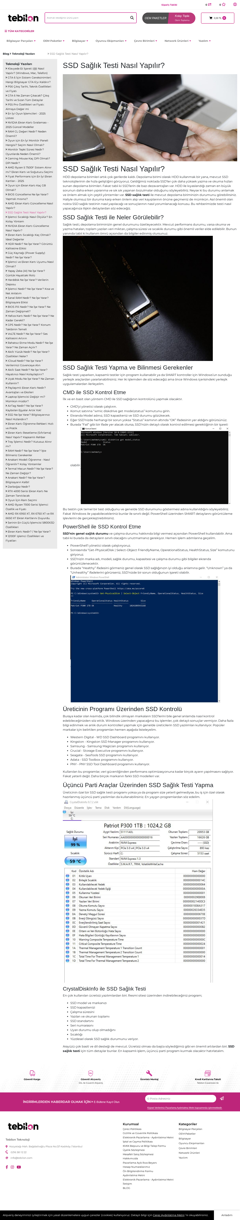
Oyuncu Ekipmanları (110, 41)
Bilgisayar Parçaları (20, 41)
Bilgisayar (79, 41)
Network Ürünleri (176, 41)
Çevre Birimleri (144, 41)
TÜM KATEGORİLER (21, 31)
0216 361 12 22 (18, 1152)
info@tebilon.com (21, 1157)
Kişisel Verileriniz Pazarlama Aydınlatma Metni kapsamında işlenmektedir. (184, 1107)
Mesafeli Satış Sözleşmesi (138, 1154)
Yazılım (203, 41)
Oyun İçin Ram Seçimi (22, 500)
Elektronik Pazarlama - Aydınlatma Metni (148, 1137)
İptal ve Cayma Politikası (138, 1141)
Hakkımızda (130, 1158)
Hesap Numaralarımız (136, 1166)
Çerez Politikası (132, 1128)
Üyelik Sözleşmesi (134, 1149)
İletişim (127, 1183)
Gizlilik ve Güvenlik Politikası (140, 1133)
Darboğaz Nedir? (18, 486)
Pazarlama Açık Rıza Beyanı (140, 1162)
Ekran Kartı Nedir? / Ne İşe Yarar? (29, 531)
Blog (6, 53)
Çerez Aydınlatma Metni (168, 1215)
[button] (235, 4)
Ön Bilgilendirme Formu (138, 1171)
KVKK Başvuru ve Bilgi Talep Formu (144, 1145)
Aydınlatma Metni (134, 1175)
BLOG (126, 1187)
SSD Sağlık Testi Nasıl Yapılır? (68, 53)
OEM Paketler (52, 41)
